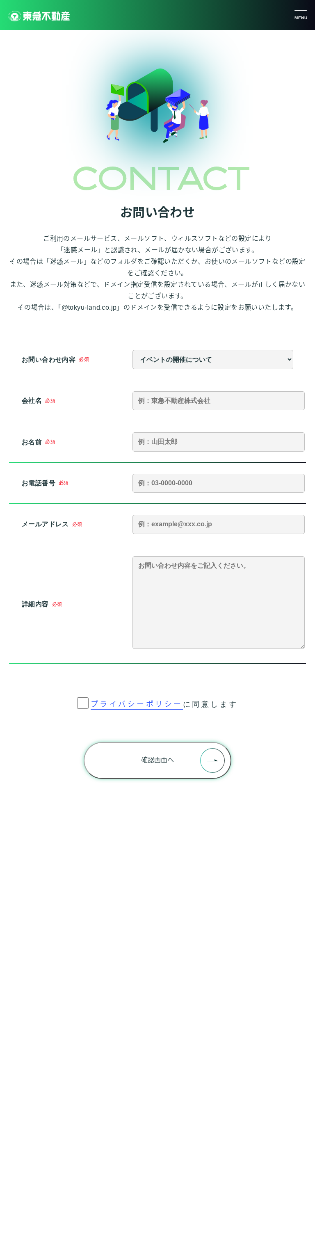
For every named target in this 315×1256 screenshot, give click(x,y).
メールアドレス (45, 524)
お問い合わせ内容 (48, 359)
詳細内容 (35, 604)
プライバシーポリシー (137, 704)
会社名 (32, 400)
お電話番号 (38, 483)
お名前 (32, 441)
